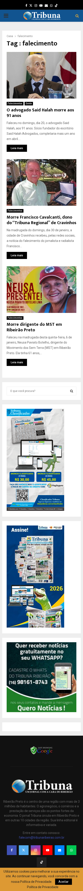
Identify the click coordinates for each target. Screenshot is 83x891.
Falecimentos (15, 103)
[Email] (59, 850)
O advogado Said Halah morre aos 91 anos (40, 112)
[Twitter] (24, 850)
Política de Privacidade (42, 887)
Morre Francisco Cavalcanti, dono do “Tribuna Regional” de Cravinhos (41, 220)
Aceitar (63, 881)
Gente (29, 103)
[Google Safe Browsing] (42, 754)
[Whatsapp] (71, 850)
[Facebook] (12, 850)
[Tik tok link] (56, 5)
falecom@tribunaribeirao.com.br (41, 837)
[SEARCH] (71, 391)
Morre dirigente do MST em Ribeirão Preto (34, 327)
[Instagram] (36, 850)
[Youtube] (47, 850)
